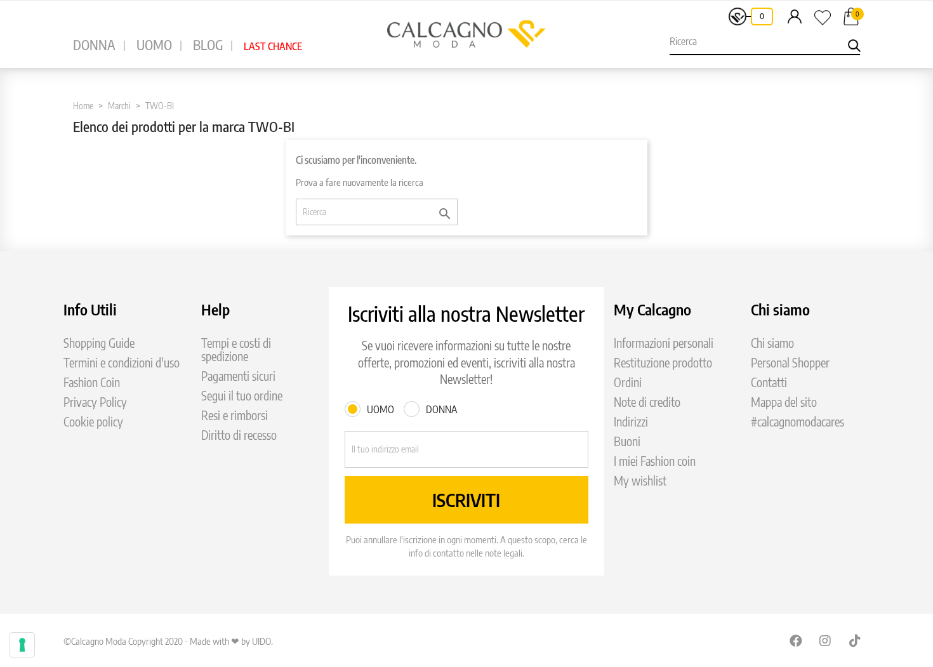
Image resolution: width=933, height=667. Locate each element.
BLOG (208, 44)
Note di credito (647, 402)
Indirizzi (631, 421)
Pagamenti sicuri (238, 376)
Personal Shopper (790, 362)
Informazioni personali (663, 343)
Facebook (796, 640)
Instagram (825, 640)
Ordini (628, 382)
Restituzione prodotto (663, 362)
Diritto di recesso (239, 435)
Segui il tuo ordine (241, 395)
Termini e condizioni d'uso (121, 362)
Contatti (769, 382)
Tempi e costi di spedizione (236, 350)
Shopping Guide (99, 343)
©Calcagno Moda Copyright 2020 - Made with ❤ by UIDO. (168, 641)
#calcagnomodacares (797, 421)
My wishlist (640, 480)
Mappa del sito (784, 402)
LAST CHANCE (273, 46)
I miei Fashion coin (655, 461)
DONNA (94, 44)
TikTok (855, 640)
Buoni (627, 441)
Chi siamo (772, 343)
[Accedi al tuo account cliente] (795, 16)
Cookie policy (93, 421)
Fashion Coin (91, 382)
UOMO (154, 44)
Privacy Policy (95, 402)
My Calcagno (652, 309)
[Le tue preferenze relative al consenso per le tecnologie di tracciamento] (22, 645)
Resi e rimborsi (234, 415)
